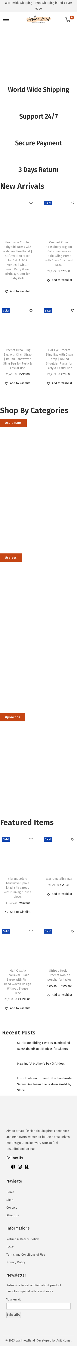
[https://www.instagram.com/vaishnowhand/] (19, 1168)
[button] (31, 203)
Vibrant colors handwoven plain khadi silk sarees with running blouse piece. (17, 888)
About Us (12, 1215)
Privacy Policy (15, 1262)
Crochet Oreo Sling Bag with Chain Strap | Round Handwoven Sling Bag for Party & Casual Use (17, 359)
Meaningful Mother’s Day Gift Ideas (41, 1063)
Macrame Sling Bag (59, 879)
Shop (9, 1200)
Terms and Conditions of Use (25, 1254)
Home (10, 1192)
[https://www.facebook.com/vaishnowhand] (13, 1168)
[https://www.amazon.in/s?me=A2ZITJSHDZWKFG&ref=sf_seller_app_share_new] (26, 1168)
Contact (11, 1207)
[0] (68, 19)
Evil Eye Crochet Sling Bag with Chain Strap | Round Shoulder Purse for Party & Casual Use (59, 359)
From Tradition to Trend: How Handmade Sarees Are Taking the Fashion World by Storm (44, 1084)
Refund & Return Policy (22, 1239)
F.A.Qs (10, 1247)
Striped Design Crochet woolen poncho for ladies (59, 975)
